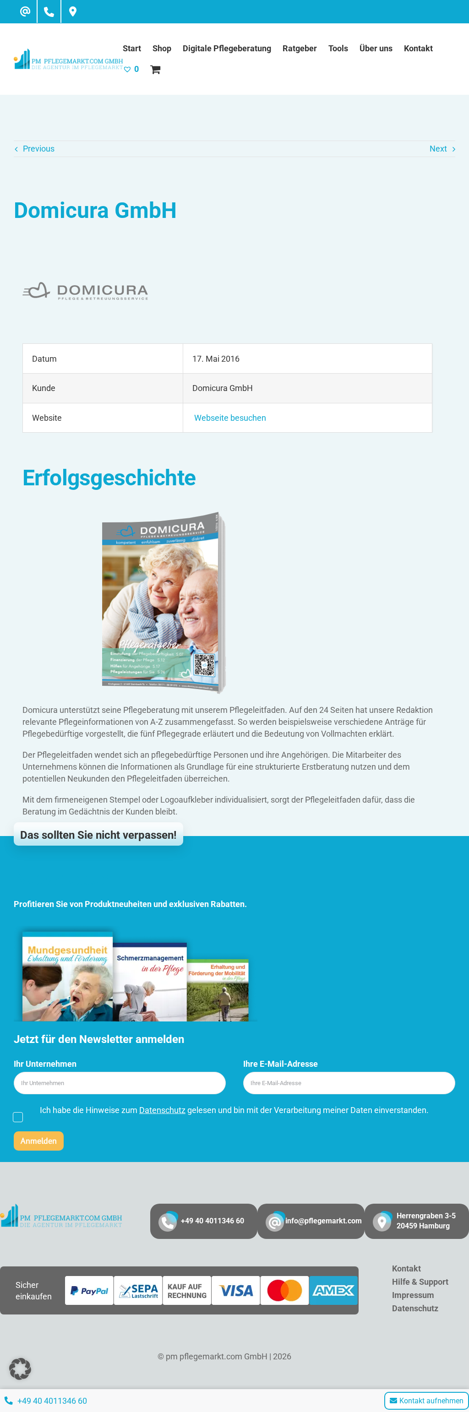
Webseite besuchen (229, 418)
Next (438, 148)
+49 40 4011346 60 (212, 1220)
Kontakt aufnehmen (431, 1400)
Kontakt (406, 1268)
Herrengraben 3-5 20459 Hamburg (426, 1220)
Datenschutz (162, 1110)
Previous (39, 148)
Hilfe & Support (420, 1281)
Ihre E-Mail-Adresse (280, 1064)
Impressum (413, 1295)
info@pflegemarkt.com (323, 1220)
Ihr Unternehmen (45, 1064)
